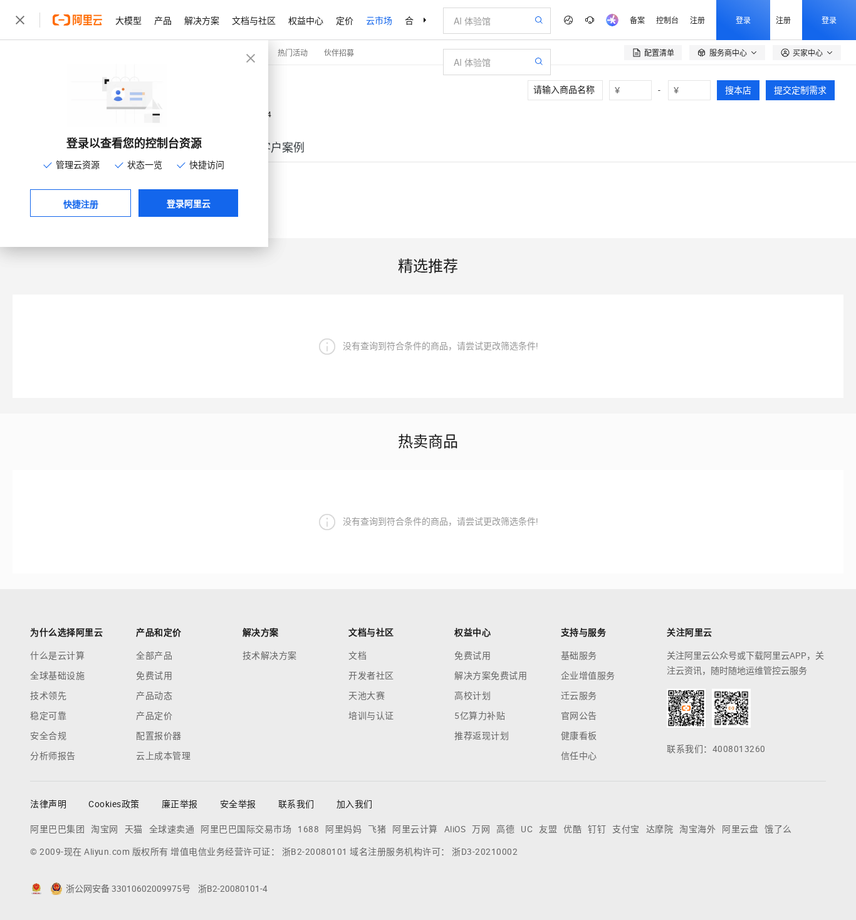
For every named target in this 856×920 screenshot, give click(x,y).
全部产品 (154, 656)
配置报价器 (159, 736)
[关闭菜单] (20, 20)
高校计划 (472, 696)
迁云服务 (579, 696)
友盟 (548, 829)
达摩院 (660, 829)
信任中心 (579, 756)
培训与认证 (371, 716)
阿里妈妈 (343, 829)
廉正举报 (180, 804)
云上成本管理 (163, 756)
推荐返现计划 (481, 736)
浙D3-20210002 (485, 852)
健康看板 (579, 736)
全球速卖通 (172, 829)
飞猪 (377, 829)
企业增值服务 (588, 676)
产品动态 (154, 696)
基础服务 (579, 656)
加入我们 (355, 804)
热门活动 (293, 52)
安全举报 (238, 804)
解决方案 (201, 20)
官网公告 (579, 716)
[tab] (282, 147)
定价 (344, 20)
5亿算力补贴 (479, 716)
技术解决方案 (270, 656)
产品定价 (154, 716)
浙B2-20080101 (315, 852)
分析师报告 (53, 756)
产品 (163, 20)
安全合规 (48, 736)
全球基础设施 (57, 676)
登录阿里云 (189, 203)
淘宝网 (104, 829)
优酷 (572, 829)
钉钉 (597, 829)
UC (527, 829)
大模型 (128, 20)
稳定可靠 (48, 716)
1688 (308, 829)
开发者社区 (371, 676)
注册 (697, 19)
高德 (505, 829)
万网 (481, 829)
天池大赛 (366, 696)
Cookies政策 (114, 804)
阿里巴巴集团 (57, 829)
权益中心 (305, 20)
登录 (743, 19)
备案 (637, 19)
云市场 (379, 20)
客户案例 (282, 147)
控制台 (667, 19)
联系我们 (296, 804)
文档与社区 (254, 20)
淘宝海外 (697, 829)
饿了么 (778, 829)
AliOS (455, 829)
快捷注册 (80, 203)
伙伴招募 (339, 52)
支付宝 (626, 829)
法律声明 (48, 804)
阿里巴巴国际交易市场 (246, 829)
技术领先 (48, 696)
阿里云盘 (740, 829)
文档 (357, 656)
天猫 (134, 829)
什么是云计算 (57, 656)
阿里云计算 (415, 829)
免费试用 (154, 676)
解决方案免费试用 (490, 676)
